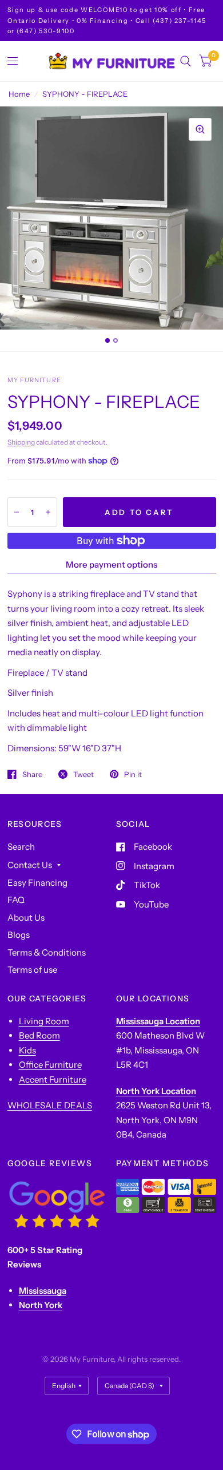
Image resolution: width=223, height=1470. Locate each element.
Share (32, 774)
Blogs (18, 934)
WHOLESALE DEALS (49, 1105)
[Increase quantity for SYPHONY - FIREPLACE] (48, 512)
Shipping (21, 442)
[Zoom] (200, 129)
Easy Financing (37, 882)
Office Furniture (50, 1064)
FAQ (16, 899)
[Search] (185, 61)
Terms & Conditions (46, 952)
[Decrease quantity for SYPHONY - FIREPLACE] (16, 512)
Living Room (44, 1021)
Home (19, 93)
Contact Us (29, 864)
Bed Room (39, 1035)
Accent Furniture (52, 1079)
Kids (27, 1050)
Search (21, 846)
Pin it (133, 774)
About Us (26, 917)
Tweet (83, 774)
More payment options (111, 564)
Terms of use (32, 969)
